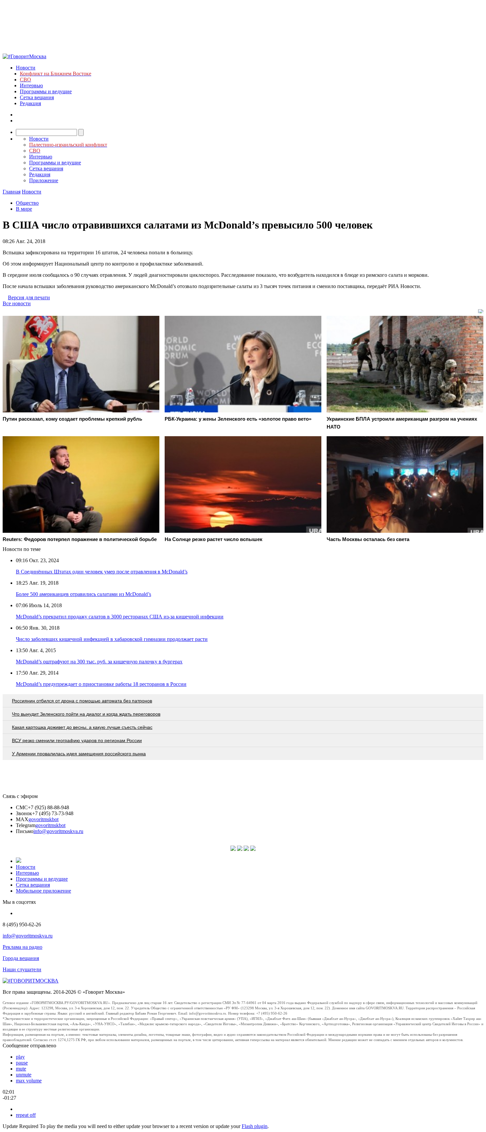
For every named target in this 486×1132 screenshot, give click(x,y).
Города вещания (21, 958)
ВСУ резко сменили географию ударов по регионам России (77, 740)
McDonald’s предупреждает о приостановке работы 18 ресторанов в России (101, 684)
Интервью (31, 85)
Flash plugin (254, 1126)
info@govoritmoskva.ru (58, 831)
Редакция (30, 103)
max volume (29, 1080)
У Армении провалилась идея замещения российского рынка (79, 753)
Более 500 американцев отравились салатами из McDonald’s (83, 594)
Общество (27, 203)
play (20, 1057)
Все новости (17, 303)
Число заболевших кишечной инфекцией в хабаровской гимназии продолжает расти (112, 639)
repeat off (26, 1115)
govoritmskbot (43, 819)
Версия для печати (29, 297)
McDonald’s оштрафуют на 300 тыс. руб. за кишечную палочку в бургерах (99, 661)
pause (22, 1063)
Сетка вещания (37, 97)
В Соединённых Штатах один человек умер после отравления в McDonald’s (101, 571)
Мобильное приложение (43, 891)
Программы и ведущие (46, 91)
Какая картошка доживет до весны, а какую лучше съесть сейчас (82, 727)
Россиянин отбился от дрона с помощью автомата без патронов (82, 700)
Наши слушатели (22, 969)
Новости (25, 67)
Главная (11, 191)
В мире (24, 209)
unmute (23, 1074)
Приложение (43, 180)
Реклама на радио (22, 947)
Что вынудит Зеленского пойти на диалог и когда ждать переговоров (86, 714)
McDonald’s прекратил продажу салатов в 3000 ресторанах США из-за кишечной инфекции (119, 616)
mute (21, 1068)
